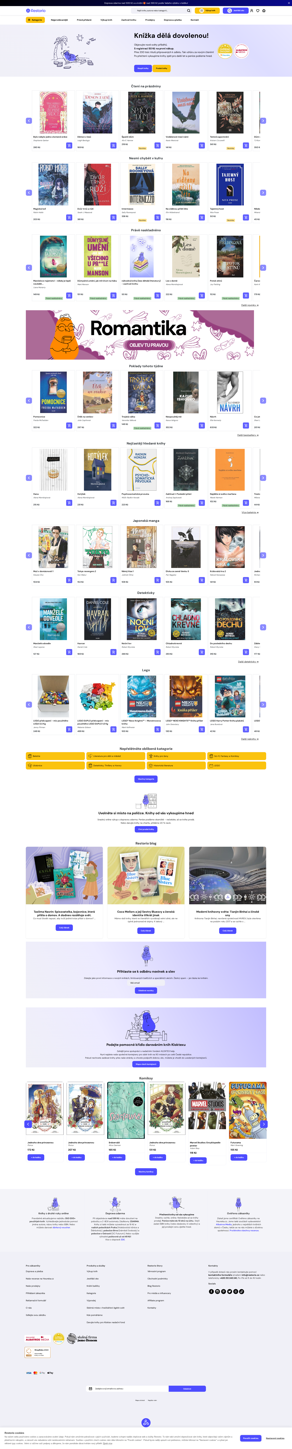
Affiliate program (156, 1300)
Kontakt (195, 20)
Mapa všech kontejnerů (146, 1064)
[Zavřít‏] (289, 3)
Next (264, 1124)
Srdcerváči (114, 1142)
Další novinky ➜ (250, 305)
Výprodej (91, 1300)
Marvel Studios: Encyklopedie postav (205, 1144)
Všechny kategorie (146, 779)
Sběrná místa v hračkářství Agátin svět (105, 1307)
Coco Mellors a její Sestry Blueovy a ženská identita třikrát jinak (146, 913)
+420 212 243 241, (228, 1278)
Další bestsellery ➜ (248, 435)
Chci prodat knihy (146, 829)
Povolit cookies (250, 1438)
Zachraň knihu (128, 20)
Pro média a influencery (159, 1293)
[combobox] (161, 11)
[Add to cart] (69, 145)
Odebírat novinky (146, 990)
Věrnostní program (157, 1271)
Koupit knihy (143, 68)
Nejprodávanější (59, 20)
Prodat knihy (161, 68)
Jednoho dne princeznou (41, 1142)
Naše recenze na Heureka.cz (40, 1278)
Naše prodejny (33, 1286)
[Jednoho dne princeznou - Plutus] (45, 1111)
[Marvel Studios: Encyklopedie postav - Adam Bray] (207, 1111)
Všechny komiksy (146, 1171)
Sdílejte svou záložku (36, 1315)
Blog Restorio (154, 1286)
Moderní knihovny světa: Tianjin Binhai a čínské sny (227, 913)
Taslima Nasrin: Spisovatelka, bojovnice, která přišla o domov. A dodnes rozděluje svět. (64, 913)
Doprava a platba (173, 20)
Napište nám (152, 1400)
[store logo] (36, 11)
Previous (28, 1124)
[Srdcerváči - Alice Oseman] (126, 1111)
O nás (29, 1307)
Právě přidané (84, 20)
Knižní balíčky (93, 1286)
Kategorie (37, 20)
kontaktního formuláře (220, 1275)
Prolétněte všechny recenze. (244, 1230)
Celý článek (64, 927)
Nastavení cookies (275, 1438)
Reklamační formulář (36, 1300)
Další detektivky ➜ (248, 661)
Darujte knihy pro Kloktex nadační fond (106, 1322)
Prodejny (150, 20)
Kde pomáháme (95, 1315)
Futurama (236, 1142)
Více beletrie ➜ (250, 512)
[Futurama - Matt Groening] (248, 1111)
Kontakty (152, 1307)
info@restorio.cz (250, 1275)
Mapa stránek (140, 1400)
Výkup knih (106, 20)
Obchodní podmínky (158, 1278)
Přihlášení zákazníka (35, 1293)
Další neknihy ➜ (250, 739)
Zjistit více (107, 1443)
